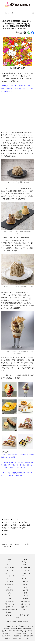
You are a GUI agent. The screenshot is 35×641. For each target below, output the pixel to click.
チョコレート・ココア (10, 522)
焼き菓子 (15, 528)
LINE (25, 559)
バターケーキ (25, 576)
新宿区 (6, 534)
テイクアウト (25, 590)
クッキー (6, 519)
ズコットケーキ (25, 567)
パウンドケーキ (9, 576)
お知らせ (25, 610)
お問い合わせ (9, 615)
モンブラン (24, 522)
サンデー (15, 519)
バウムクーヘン (25, 573)
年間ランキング (25, 604)
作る (9, 587)
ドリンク (25, 584)
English (25, 598)
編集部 (25, 565)
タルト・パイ (9, 570)
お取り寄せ (9, 590)
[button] (33, 13)
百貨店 (23, 528)
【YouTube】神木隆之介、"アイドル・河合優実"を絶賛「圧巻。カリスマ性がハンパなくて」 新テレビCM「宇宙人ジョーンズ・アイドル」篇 (17, 465)
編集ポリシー (25, 607)
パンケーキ (9, 579)
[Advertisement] (17, 111)
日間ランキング (9, 601)
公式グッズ (9, 607)
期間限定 (15, 525)
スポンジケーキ (9, 567)
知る (25, 587)
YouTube (9, 559)
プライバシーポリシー (25, 615)
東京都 (23, 525)
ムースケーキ (9, 581)
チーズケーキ (25, 570)
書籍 (25, 593)
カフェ (9, 593)
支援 (17, 618)
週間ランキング (25, 601)
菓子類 (6, 530)
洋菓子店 (6, 528)
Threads (9, 565)
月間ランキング (9, 604)
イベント (25, 581)
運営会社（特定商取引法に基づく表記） (9, 611)
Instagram (25, 562)
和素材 (9, 598)
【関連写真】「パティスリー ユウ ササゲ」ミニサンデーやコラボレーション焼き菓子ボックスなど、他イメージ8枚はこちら (17, 88)
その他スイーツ (9, 584)
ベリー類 (25, 595)
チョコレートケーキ (9, 573)
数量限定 (6, 525)
